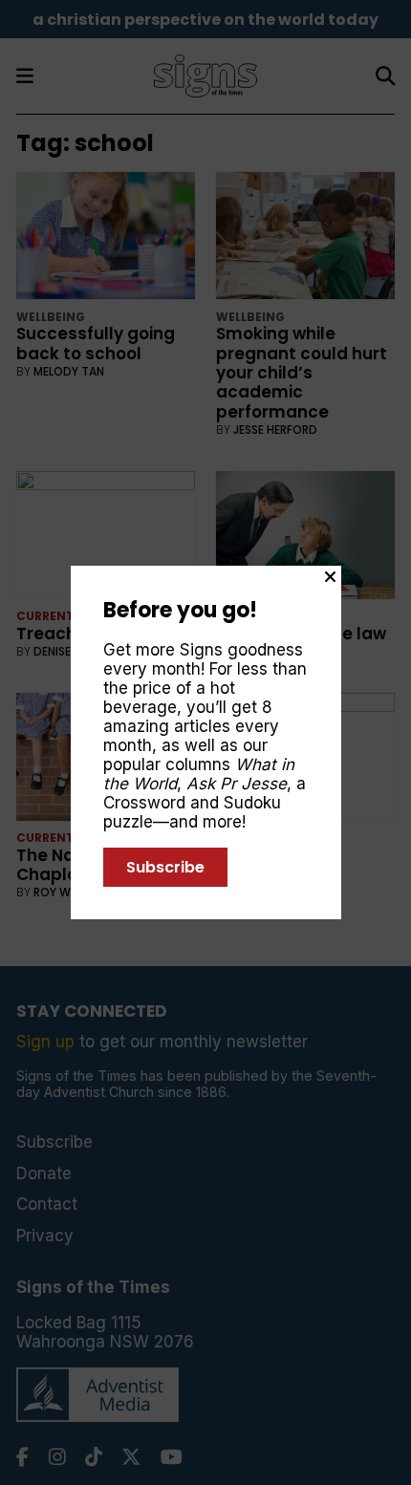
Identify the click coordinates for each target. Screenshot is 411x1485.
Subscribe (165, 867)
